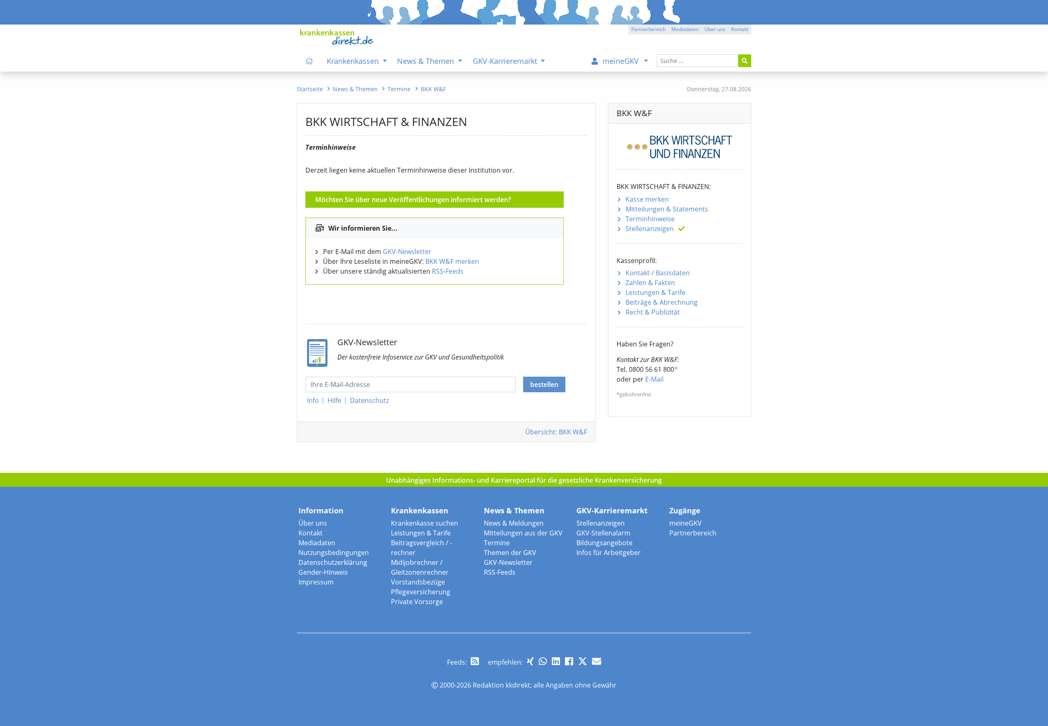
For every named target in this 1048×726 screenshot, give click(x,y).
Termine (497, 542)
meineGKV (685, 523)
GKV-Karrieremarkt (612, 510)
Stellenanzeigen (650, 228)
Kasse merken (647, 199)
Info (313, 400)
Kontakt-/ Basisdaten (658, 272)
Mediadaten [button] (685, 29)
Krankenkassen (419, 510)
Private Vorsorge (417, 601)
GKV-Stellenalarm (603, 532)
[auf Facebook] (569, 661)
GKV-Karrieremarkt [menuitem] (506, 61)
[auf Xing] (530, 661)
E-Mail (654, 379)
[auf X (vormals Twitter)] (582, 661)
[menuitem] (309, 61)
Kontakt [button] (739, 29)
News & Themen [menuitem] (426, 61)
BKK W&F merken (452, 261)
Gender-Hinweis (323, 572)
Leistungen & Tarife (655, 292)
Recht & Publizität (653, 312)
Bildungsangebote (604, 542)
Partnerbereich (692, 532)
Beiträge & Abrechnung (662, 302)
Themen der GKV (510, 552)
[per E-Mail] (596, 661)
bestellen (544, 384)
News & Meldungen (514, 523)
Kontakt (310, 532)
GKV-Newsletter (407, 251)
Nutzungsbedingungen (333, 552)
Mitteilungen (667, 209)
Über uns (312, 523)
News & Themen (514, 510)
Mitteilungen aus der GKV (523, 532)
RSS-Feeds (447, 271)
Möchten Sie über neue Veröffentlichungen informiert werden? (413, 199)
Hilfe (334, 400)
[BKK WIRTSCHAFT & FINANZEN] (679, 146)
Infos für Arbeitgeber (608, 552)
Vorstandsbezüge (418, 582)
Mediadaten (316, 542)
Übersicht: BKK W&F (556, 431)
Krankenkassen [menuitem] (354, 61)
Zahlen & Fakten (650, 282)
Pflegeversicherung (420, 591)
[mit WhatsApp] (543, 661)
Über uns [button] (715, 29)
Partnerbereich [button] (648, 29)
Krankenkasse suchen (424, 523)
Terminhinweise (650, 218)
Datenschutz (369, 400)
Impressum (316, 582)
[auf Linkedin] (556, 661)
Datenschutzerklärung (332, 562)
